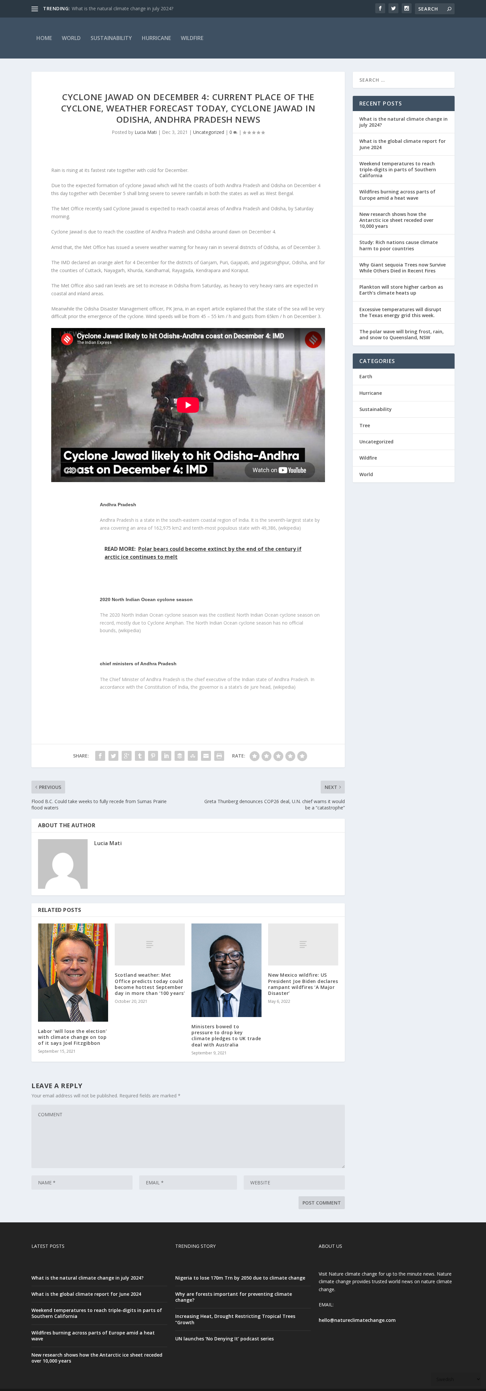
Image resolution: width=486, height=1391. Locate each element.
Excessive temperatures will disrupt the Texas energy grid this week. (400, 312)
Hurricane (156, 38)
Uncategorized (208, 132)
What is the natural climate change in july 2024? (122, 8)
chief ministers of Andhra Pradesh (138, 663)
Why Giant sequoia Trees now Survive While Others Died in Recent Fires (402, 268)
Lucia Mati (146, 132)
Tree (364, 425)
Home (44, 38)
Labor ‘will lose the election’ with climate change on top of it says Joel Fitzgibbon (72, 1037)
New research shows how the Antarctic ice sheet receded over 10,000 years (396, 220)
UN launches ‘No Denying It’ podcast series (224, 1338)
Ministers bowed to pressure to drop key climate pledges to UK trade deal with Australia (226, 1035)
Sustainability (111, 38)
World (71, 38)
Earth (365, 376)
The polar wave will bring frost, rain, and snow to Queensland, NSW (401, 334)
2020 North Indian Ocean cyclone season (146, 599)
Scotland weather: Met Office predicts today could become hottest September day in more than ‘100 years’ (150, 984)
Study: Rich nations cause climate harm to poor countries (398, 245)
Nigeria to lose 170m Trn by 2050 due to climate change (240, 1278)
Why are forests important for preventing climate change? (233, 1297)
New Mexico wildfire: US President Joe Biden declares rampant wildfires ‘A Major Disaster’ (303, 984)
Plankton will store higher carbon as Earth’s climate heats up (401, 290)
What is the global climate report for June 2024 (402, 144)
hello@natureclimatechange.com (357, 1320)
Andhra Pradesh (118, 504)
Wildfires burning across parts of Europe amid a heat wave (397, 194)
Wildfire (192, 38)
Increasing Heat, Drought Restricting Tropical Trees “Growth (235, 1319)
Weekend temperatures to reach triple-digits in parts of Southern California (397, 169)
